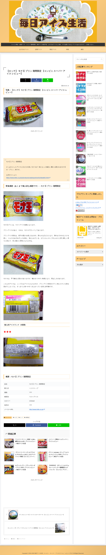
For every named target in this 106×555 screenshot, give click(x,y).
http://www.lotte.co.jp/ (36, 409)
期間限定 (27, 417)
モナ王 (15, 417)
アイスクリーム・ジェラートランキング (87, 207)
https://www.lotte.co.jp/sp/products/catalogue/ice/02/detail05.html (27, 178)
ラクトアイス (8, 417)
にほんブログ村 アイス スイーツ (86, 202)
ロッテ (21, 417)
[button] (101, 59)
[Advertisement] (36, 61)
